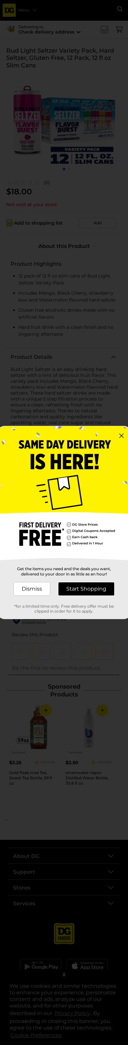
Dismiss (32, 589)
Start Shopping (86, 589)
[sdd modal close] (121, 435)
